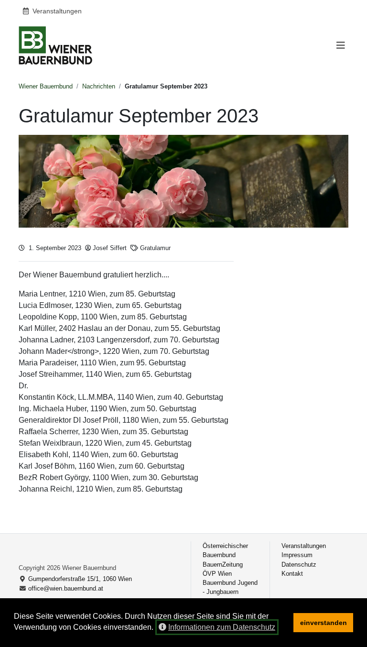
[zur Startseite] (55, 45)
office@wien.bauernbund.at (65, 588)
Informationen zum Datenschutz (221, 627)
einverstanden (323, 622)
